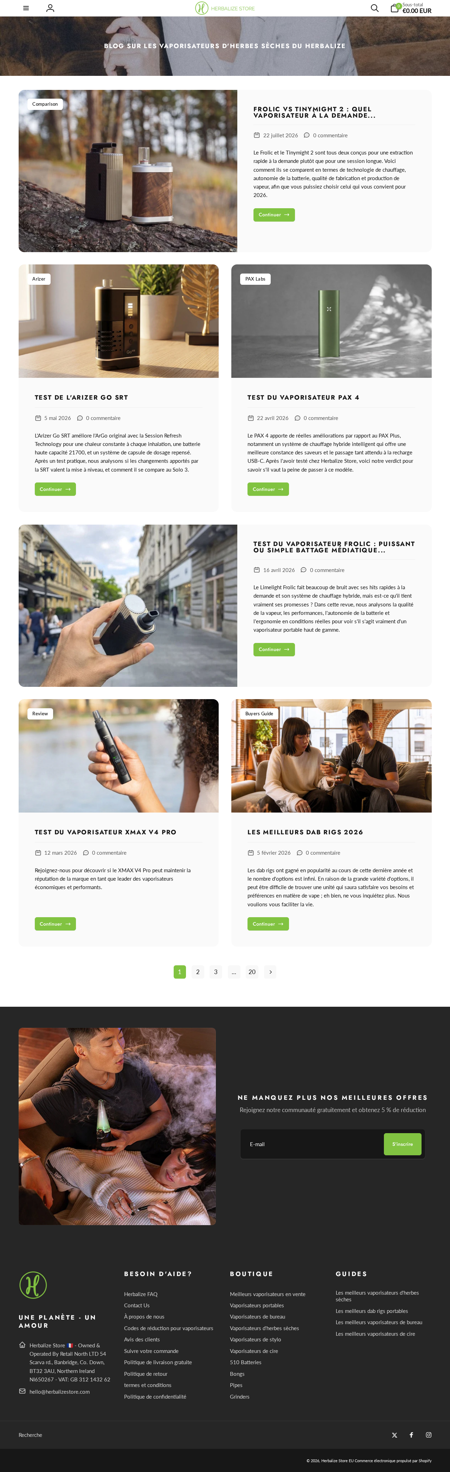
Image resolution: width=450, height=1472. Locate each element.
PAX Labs (255, 279)
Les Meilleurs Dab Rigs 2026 (306, 832)
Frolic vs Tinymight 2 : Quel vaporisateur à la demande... (314, 112)
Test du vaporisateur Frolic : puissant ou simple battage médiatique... (334, 547)
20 (252, 971)
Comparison (45, 104)
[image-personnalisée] (34, 1297)
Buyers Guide (259, 713)
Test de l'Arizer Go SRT (81, 398)
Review (40, 713)
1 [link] (179, 971)
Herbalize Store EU (337, 1460)
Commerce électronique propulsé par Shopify (393, 1460)
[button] (27, 8)
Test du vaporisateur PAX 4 (304, 398)
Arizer (38, 279)
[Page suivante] (270, 972)
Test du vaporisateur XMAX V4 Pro (106, 832)
